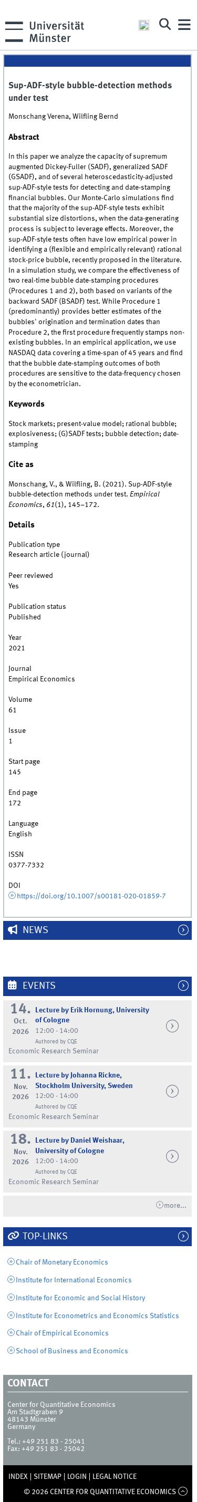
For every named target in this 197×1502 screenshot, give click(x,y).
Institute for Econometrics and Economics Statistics (97, 1316)
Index (18, 1476)
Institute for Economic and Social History (80, 1298)
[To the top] (183, 1492)
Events (38, 986)
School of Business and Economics (72, 1351)
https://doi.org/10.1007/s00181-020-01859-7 (91, 896)
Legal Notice (114, 1476)
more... (175, 1205)
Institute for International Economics (74, 1280)
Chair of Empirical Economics (62, 1333)
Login (77, 1476)
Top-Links (44, 1236)
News (34, 930)
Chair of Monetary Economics (62, 1262)
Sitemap (47, 1476)
